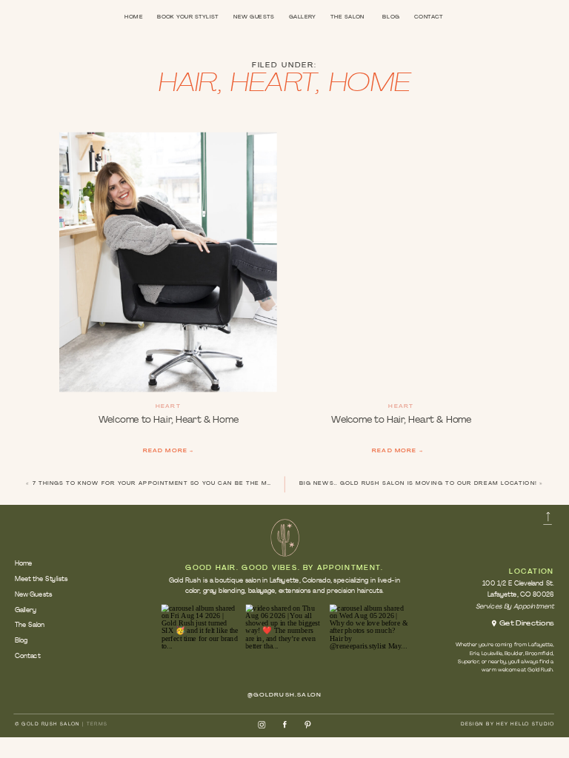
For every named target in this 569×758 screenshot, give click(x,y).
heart (273, 85)
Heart (168, 407)
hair (188, 85)
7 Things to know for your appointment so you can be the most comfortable (184, 483)
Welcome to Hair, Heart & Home (169, 421)
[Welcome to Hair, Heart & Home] (168, 262)
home (370, 85)
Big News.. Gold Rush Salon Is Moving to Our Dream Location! (418, 483)
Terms (97, 724)
